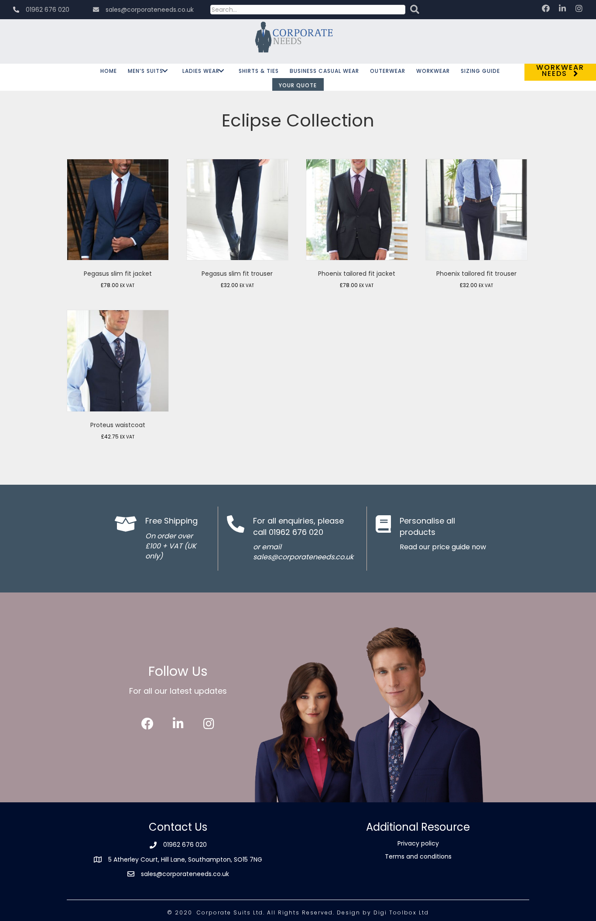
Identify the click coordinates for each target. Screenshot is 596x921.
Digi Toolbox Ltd (401, 912)
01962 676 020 (185, 844)
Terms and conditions (418, 856)
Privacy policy (418, 843)
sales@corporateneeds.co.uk (185, 874)
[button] (415, 10)
